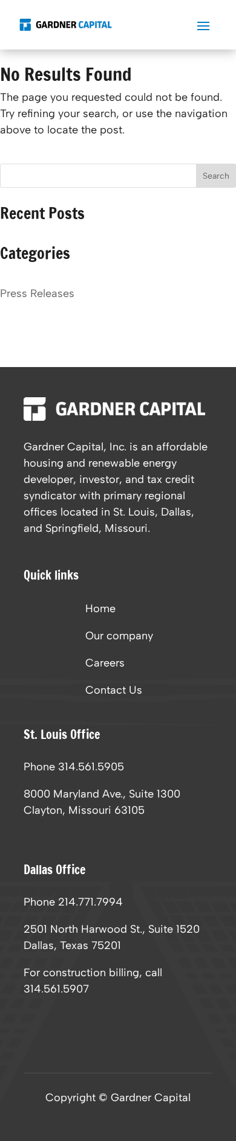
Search (216, 176)
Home (100, 609)
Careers (105, 664)
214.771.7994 (90, 902)
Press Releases (37, 293)
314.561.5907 (56, 989)
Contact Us (113, 691)
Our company (119, 636)
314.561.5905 (91, 766)
